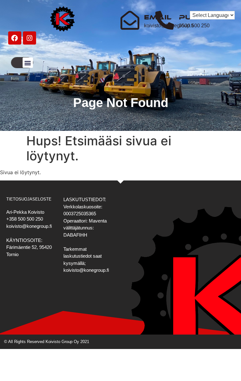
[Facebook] (14, 38)
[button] (28, 62)
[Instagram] (29, 38)
